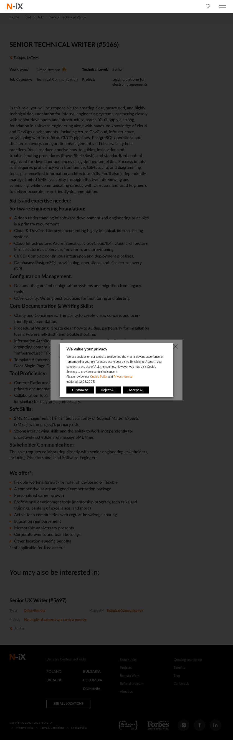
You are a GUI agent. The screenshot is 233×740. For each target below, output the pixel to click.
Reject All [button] (108, 390)
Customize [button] (80, 390)
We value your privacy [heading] (86, 349)
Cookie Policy (99, 376)
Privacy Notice (123, 376)
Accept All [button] (136, 390)
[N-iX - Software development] (15, 6)
